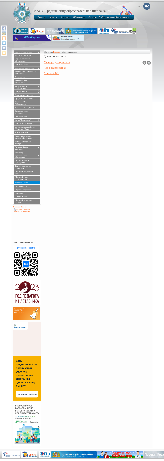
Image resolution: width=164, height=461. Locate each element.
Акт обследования (55, 67)
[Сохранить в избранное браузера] (4, 53)
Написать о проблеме (27, 394)
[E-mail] (149, 64)
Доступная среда (55, 56)
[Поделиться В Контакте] (4, 48)
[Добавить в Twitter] (4, 43)
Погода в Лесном (20, 207)
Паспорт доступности (57, 62)
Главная (56, 52)
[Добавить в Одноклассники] (4, 38)
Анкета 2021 (51, 73)
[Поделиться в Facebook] (4, 28)
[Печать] (144, 64)
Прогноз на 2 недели (22, 211)
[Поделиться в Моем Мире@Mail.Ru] (4, 33)
